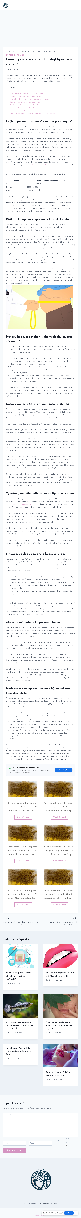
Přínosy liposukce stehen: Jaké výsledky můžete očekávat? (30, 99)
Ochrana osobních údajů (48, 1204)
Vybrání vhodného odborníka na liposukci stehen (27, 105)
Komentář (7, 1115)
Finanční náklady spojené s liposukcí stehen (24, 108)
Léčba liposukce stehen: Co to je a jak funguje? (26, 94)
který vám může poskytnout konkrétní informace (39, 165)
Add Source (69, 1213)
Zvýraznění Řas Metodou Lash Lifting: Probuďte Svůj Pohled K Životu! (19, 1026)
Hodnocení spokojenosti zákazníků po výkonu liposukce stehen (32, 114)
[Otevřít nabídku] (76, 5)
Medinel (10, 69)
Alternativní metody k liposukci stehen (23, 111)
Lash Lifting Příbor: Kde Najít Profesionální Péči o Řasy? (18, 1051)
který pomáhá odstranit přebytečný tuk (20, 504)
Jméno (6, 1143)
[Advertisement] (40, 26)
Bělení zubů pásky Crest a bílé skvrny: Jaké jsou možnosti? (19, 976)
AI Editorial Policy (40, 1215)
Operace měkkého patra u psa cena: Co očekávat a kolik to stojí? (63, 922)
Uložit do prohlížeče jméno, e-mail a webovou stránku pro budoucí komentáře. (66, 1141)
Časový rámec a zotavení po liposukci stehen (25, 102)
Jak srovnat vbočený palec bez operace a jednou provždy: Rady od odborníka (21, 922)
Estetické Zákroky (13, 55)
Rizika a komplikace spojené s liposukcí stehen (26, 96)
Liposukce (26, 55)
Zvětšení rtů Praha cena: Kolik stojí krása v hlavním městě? (59, 1026)
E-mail (32, 1143)
